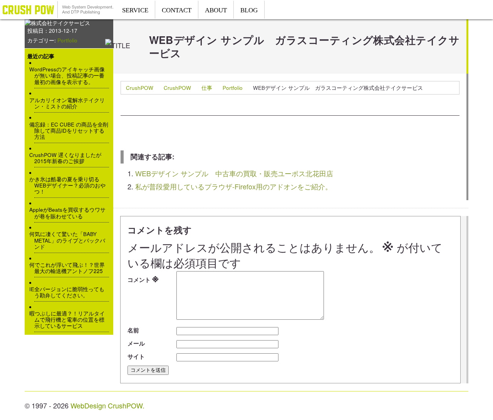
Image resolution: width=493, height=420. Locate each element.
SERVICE (135, 10)
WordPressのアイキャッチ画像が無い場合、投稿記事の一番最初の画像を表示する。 (69, 75)
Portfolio (233, 87)
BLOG (249, 10)
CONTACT (176, 10)
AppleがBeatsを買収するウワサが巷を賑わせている (70, 213)
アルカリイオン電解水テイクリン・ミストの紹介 (69, 103)
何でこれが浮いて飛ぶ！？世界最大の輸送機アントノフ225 (69, 268)
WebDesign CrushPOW (58, 9)
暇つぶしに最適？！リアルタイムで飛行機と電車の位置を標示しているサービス (69, 319)
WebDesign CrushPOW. (107, 405)
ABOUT (216, 10)
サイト (136, 356)
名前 (133, 330)
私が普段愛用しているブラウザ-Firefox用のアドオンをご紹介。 (233, 186)
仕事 (206, 87)
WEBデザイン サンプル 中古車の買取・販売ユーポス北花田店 (234, 173)
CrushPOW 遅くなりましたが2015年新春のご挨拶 (67, 158)
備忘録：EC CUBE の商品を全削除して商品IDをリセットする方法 (71, 130)
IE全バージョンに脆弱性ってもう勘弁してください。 (69, 292)
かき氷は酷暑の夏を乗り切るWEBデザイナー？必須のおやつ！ (70, 185)
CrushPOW (139, 87)
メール (136, 343)
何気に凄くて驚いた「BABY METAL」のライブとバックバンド (69, 240)
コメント (143, 278)
